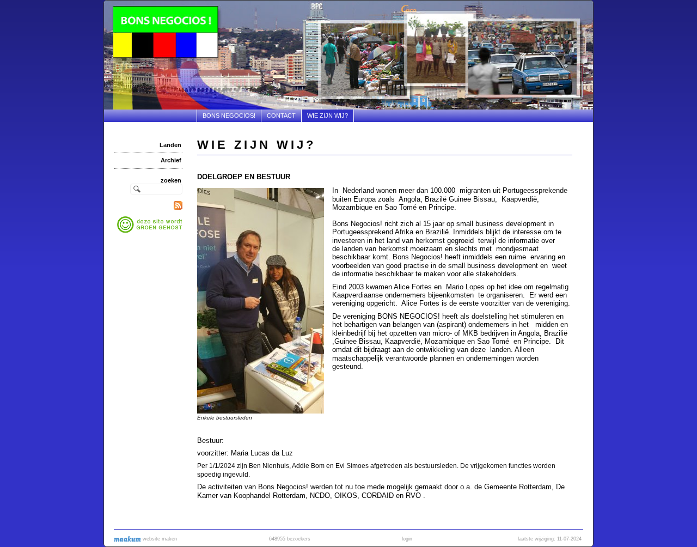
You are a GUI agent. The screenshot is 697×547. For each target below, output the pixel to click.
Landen (170, 145)
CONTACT (281, 115)
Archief (171, 160)
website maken (159, 539)
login (407, 539)
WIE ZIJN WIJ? (327, 115)
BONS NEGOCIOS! (229, 115)
